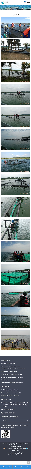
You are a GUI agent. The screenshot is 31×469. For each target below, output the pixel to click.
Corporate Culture (6, 392)
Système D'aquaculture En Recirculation (12, 377)
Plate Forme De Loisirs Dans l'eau (10, 366)
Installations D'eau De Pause (9, 371)
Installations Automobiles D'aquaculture (12, 382)
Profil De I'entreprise (6, 390)
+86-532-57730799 (9, 413)
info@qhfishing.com (9, 409)
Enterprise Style (17, 392)
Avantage (16, 395)
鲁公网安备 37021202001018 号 (13, 448)
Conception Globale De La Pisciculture (11, 374)
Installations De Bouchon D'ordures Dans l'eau (13, 368)
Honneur (16, 390)
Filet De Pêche (5, 380)
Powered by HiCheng (15, 446)
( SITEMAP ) (15, 450)
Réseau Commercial (6, 395)
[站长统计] (25, 448)
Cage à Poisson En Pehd (8, 363)
